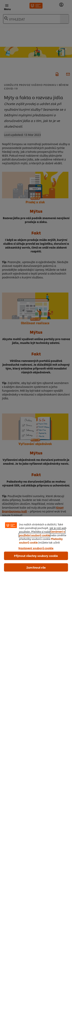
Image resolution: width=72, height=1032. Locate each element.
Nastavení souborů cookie (35, 548)
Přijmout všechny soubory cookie (36, 555)
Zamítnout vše (36, 567)
